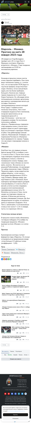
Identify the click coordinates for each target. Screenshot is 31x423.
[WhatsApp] (8, 259)
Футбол (8, 19)
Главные (12, 351)
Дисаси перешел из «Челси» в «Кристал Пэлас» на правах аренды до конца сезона (15, 270)
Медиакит (22, 377)
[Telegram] (10, 259)
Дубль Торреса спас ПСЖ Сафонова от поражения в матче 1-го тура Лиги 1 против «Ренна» (16, 294)
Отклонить (15, 418)
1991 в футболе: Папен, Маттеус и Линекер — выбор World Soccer (20, 328)
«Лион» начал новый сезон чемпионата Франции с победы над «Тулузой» (16, 314)
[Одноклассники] (4, 259)
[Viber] (6, 259)
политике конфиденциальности (16, 411)
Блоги (3, 19)
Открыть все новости (15, 359)
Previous (2, 354)
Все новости (5, 351)
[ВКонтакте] (2, 259)
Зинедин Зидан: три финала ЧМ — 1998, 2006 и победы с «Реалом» (20, 278)
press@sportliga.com (22, 386)
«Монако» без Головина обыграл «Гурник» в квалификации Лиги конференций (14, 336)
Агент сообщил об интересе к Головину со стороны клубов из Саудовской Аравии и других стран (15, 287)
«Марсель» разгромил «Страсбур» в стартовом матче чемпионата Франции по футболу (14, 321)
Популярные (18, 351)
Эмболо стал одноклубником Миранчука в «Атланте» (13, 301)
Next (29, 354)
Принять (15, 414)
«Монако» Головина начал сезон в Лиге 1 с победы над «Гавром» (16, 307)
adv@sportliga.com (22, 384)
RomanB (7, 22)
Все (5, 355)
